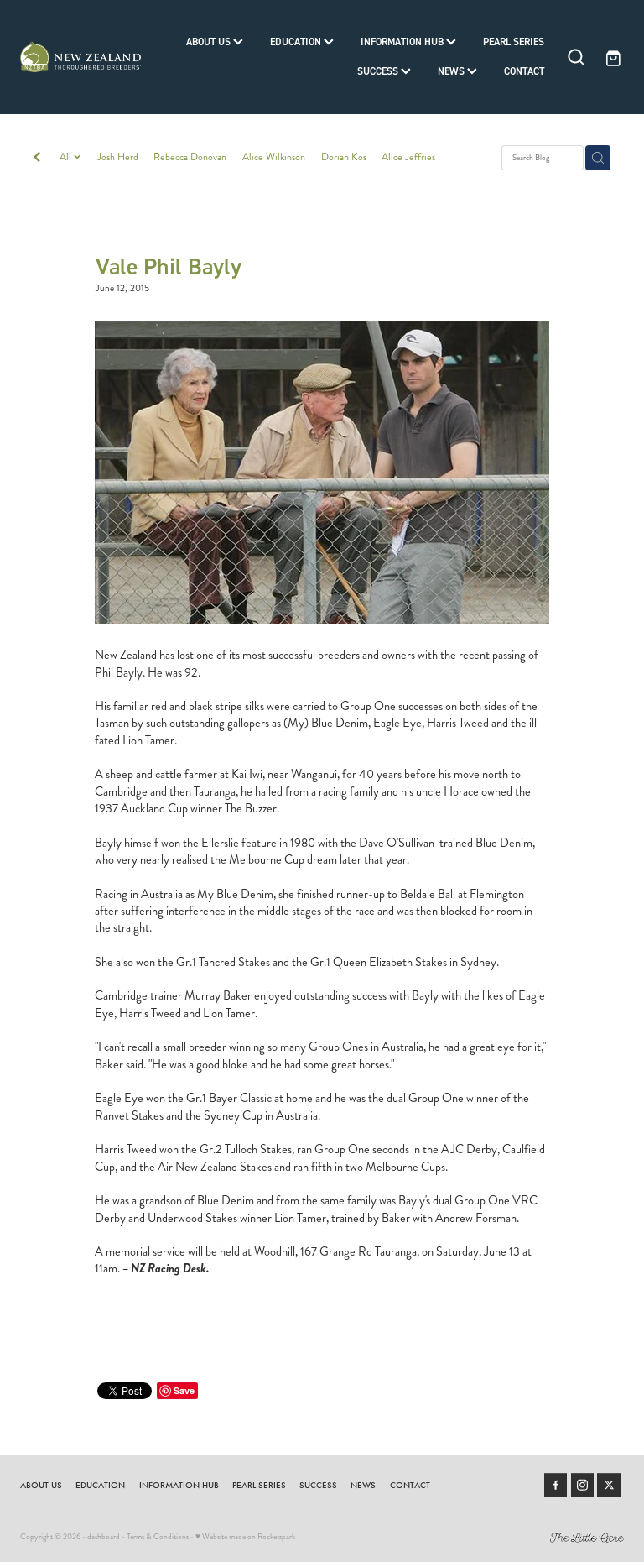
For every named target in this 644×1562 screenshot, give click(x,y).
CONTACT (524, 71)
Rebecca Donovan (189, 157)
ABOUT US (209, 41)
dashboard (103, 1537)
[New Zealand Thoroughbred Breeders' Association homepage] (80, 57)
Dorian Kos (343, 157)
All (67, 157)
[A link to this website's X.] (609, 1485)
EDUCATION (297, 41)
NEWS (452, 71)
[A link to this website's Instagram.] (583, 1485)
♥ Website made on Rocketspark (245, 1537)
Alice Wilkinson (273, 157)
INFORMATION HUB (403, 41)
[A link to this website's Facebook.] (556, 1485)
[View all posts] (37, 158)
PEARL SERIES (513, 41)
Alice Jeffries (408, 157)
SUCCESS (379, 71)
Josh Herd (117, 157)
